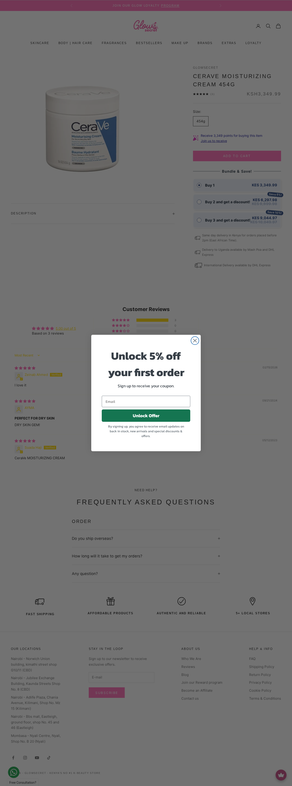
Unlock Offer (146, 415)
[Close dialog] (195, 341)
